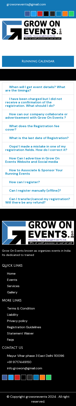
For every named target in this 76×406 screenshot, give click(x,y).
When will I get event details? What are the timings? (35, 88)
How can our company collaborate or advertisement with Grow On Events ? (36, 116)
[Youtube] (40, 13)
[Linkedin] (58, 13)
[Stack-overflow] (65, 13)
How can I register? (24, 182)
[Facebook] (27, 13)
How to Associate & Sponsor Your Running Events (34, 172)
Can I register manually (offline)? (35, 190)
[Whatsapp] (71, 13)
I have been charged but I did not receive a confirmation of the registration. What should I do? (33, 102)
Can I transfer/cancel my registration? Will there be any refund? (37, 201)
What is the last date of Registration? (39, 138)
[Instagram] (52, 13)
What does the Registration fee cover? (32, 128)
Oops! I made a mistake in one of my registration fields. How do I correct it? (36, 148)
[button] (38, 48)
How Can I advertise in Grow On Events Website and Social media (32, 160)
